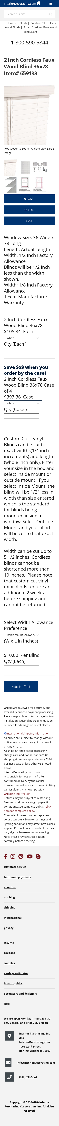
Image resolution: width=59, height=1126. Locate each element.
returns (9, 942)
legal (7, 1004)
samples (9, 963)
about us (10, 887)
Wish (30, 198)
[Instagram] (12, 857)
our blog (9, 897)
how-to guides (13, 983)
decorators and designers (20, 993)
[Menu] (50, 3)
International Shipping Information (28, 733)
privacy (8, 928)
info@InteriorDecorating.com (36, 1062)
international (13, 918)
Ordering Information (17, 794)
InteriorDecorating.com (20, 4)
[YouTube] (30, 857)
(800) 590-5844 (28, 1077)
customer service (15, 867)
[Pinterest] (20, 857)
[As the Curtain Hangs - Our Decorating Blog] (38, 857)
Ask (30, 221)
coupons (9, 953)
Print (30, 209)
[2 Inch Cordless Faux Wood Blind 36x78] (29, 115)
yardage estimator (16, 973)
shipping (9, 907)
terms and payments (17, 877)
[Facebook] (5, 857)
